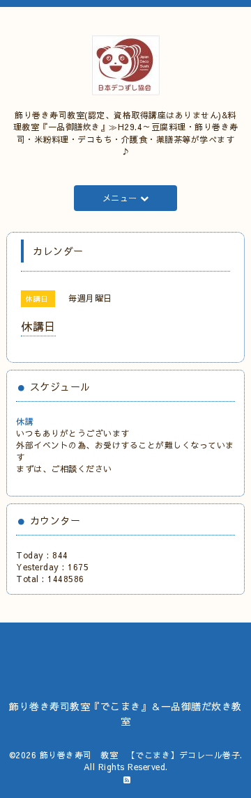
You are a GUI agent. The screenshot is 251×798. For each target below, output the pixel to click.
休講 (24, 421)
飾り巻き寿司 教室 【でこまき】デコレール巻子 (140, 754)
